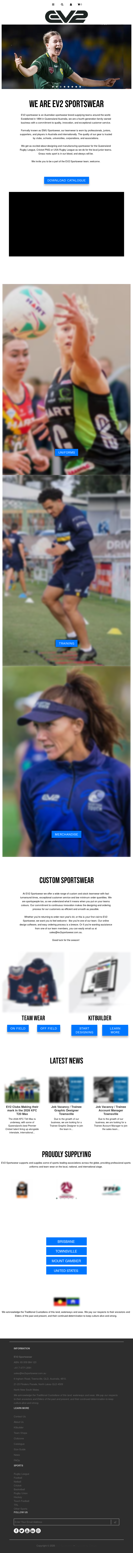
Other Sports (20, 1508)
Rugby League (21, 1473)
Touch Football (21, 1501)
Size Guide (19, 1449)
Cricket (17, 1485)
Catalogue (19, 1443)
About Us (19, 1421)
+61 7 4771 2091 (22, 1367)
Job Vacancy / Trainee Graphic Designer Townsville (66, 1110)
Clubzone (19, 1438)
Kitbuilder (19, 1427)
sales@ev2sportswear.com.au (30, 1373)
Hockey (18, 1497)
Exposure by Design (86, 1545)
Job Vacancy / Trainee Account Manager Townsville (111, 1110)
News (17, 1454)
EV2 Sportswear (64, 1545)
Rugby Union (21, 1493)
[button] (53, 86)
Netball (17, 1481)
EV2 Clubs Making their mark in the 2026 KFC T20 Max (22, 1110)
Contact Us (20, 1416)
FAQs (17, 1460)
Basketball (19, 1489)
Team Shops (20, 1432)
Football (18, 1477)
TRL (16, 1504)
